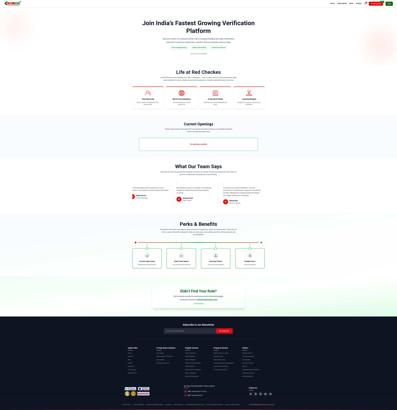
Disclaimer (169, 404)
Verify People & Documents (164, 356)
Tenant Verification (190, 353)
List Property (160, 353)
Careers (130, 363)
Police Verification (247, 376)
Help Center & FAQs (248, 373)
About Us (130, 356)
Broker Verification (190, 373)
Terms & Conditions (138, 404)
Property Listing (218, 356)
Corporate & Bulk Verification (250, 369)
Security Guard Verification (193, 363)
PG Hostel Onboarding (220, 369)
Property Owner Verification (193, 369)
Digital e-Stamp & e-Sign (221, 353)
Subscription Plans (248, 363)
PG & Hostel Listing (219, 359)
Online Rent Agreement (192, 376)
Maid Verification (190, 356)
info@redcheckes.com (207, 300)
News (351, 3)
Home (332, 3)
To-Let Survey (132, 369)
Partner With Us (132, 373)
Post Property (376, 4)
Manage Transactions (163, 363)
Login (389, 4)
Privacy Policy (126, 404)
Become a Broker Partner (221, 366)
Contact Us (131, 366)
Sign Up (244, 366)
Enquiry (359, 3)
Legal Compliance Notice (232, 404)
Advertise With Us (247, 353)
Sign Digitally (160, 359)
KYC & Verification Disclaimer (215, 404)
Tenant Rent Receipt (248, 356)
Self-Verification (190, 366)
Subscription (342, 3)
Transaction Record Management (224, 363)
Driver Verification (190, 359)
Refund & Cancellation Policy (155, 404)
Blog (129, 359)
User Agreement (178, 404)
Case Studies (246, 359)
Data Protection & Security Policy (195, 404)
